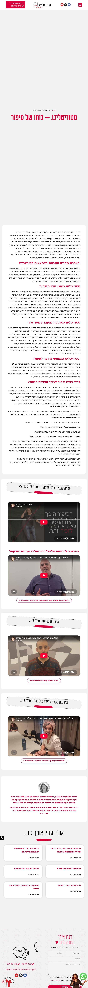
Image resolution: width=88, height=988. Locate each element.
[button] (80, 5)
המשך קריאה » (75, 858)
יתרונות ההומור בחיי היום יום (26, 868)
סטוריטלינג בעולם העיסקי (69, 885)
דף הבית (53, 110)
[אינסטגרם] (65, 4)
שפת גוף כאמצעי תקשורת (69, 868)
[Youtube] (16, 975)
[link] (83, 976)
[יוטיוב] (62, 4)
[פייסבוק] (69, 4)
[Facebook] (25, 975)
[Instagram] (21, 975)
